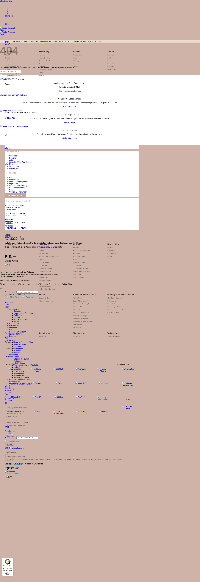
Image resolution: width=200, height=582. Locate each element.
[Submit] (5, 440)
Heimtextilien (113, 244)
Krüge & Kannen (79, 262)
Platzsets (76, 336)
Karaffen (76, 259)
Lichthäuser (43, 265)
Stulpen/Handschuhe (12, 76)
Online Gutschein (69, 138)
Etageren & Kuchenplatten (82, 304)
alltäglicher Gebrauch (115, 298)
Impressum (13, 184)
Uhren (75, 67)
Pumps (109, 61)
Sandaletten (111, 64)
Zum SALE (47, 528)
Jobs (11, 160)
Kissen (109, 256)
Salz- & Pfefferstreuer (81, 313)
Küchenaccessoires (46, 301)
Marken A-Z (14, 168)
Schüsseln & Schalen (81, 268)
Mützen (7, 70)
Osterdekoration (45, 271)
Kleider (12, 330)
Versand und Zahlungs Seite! (112, 459)
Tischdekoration (46, 333)
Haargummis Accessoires (24, 313)
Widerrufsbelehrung (17, 188)
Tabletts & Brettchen (80, 319)
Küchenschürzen (79, 307)
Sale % (8, 386)
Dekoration (44, 244)
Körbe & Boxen (112, 304)
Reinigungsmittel (113, 307)
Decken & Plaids (12, 244)
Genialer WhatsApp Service (20, 162)
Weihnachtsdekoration (47, 289)
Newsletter (13, 164)
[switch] (7, 573)
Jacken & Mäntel (16, 334)
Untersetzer (77, 325)
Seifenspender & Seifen (116, 310)
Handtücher (111, 253)
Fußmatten (111, 250)
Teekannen (77, 274)
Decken (110, 247)
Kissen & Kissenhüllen (15, 295)
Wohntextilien (11, 342)
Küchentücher (78, 310)
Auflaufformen (78, 298)
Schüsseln (77, 265)
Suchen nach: (10, 437)
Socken (41, 76)
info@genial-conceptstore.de (69, 91)
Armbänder (77, 55)
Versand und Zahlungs (47, 247)
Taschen (8, 84)
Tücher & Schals (21, 319)
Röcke (41, 73)
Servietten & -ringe (80, 316)
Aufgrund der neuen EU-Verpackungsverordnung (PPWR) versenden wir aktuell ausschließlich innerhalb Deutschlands (53, 41)
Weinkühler (77, 327)
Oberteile (13, 328)
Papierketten (19, 373)
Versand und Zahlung (18, 186)
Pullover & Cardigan (46, 70)
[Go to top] (1, 288)
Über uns (8, 433)
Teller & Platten (78, 277)
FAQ (11, 190)
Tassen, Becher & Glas (81, 271)
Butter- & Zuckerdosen (81, 250)
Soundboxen (43, 277)
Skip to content (6, 1)
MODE (7, 44)
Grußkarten (9, 336)
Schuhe (110, 52)
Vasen (41, 283)
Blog (6, 394)
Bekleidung (44, 52)
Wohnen (8, 338)
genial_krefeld (69, 122)
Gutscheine (9, 388)
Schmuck (77, 52)
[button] (10, 472)
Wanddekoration (45, 286)
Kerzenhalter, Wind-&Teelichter (50, 256)
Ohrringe (76, 61)
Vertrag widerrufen (15, 195)
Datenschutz (14, 179)
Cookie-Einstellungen (18, 192)
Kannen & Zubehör (80, 256)
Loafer (109, 58)
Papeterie (9, 333)
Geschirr (77, 244)
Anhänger (42, 250)
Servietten (42, 336)
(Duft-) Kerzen (19, 363)
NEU (7, 305)
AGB (11, 177)
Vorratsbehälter (113, 313)
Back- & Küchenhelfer (81, 301)
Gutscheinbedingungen (18, 181)
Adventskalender (113, 336)
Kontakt (12, 158)
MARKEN (9, 357)
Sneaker (110, 67)
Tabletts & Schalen (45, 280)
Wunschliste (14, 166)
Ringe (75, 64)
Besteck (76, 247)
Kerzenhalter (43, 253)
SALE (7, 427)
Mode (7, 307)
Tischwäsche (79, 333)
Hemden (42, 55)
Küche (42, 295)
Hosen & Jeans (44, 58)
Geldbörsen (9, 58)
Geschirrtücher (44, 298)
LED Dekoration (44, 262)
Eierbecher (77, 253)
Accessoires (14, 309)
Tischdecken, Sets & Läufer (83, 322)
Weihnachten (113, 333)
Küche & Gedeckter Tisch (84, 295)
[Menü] (11, 559)
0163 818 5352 (69, 107)
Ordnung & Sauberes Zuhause (120, 295)
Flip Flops (111, 55)
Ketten (75, 58)
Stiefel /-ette (111, 70)
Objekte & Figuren (45, 268)
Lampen (42, 259)
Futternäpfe (111, 301)
